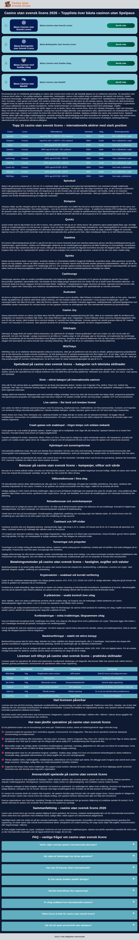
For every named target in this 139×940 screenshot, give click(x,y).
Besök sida (121, 25)
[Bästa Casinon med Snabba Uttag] (24, 63)
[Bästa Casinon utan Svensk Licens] (24, 25)
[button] (135, 797)
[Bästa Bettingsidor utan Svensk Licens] (24, 44)
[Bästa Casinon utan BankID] (24, 82)
